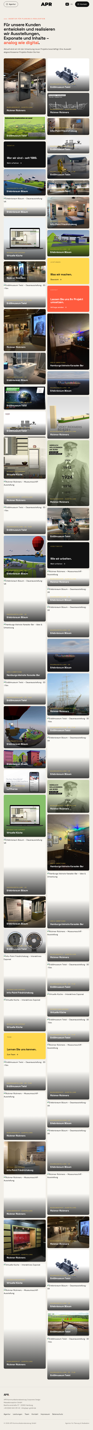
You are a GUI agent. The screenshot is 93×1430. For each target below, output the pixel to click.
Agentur (7, 1414)
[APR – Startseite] (46, 4)
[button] (25, 86)
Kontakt (35, 1414)
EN (71, 4)
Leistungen (17, 1414)
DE (67, 4)
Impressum (45, 1414)
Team (27, 1414)
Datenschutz (57, 1414)
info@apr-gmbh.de (28, 1408)
